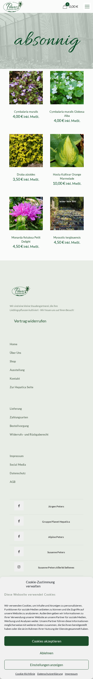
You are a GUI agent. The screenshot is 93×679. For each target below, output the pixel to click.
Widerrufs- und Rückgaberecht (29, 434)
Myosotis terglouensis (67, 237)
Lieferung (16, 408)
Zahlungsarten (19, 417)
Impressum (71, 673)
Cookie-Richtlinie (25, 673)
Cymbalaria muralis (26, 111)
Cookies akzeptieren (46, 641)
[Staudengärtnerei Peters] (13, 6)
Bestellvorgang (19, 426)
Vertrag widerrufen (30, 321)
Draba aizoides (26, 174)
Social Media (18, 464)
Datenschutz (18, 473)
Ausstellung (17, 370)
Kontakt (15, 378)
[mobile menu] (87, 6)
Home (13, 344)
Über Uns (15, 352)
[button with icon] (19, 505)
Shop (13, 361)
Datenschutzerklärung (50, 673)
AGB (12, 481)
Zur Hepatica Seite (21, 387)
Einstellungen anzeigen (46, 665)
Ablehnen (46, 653)
